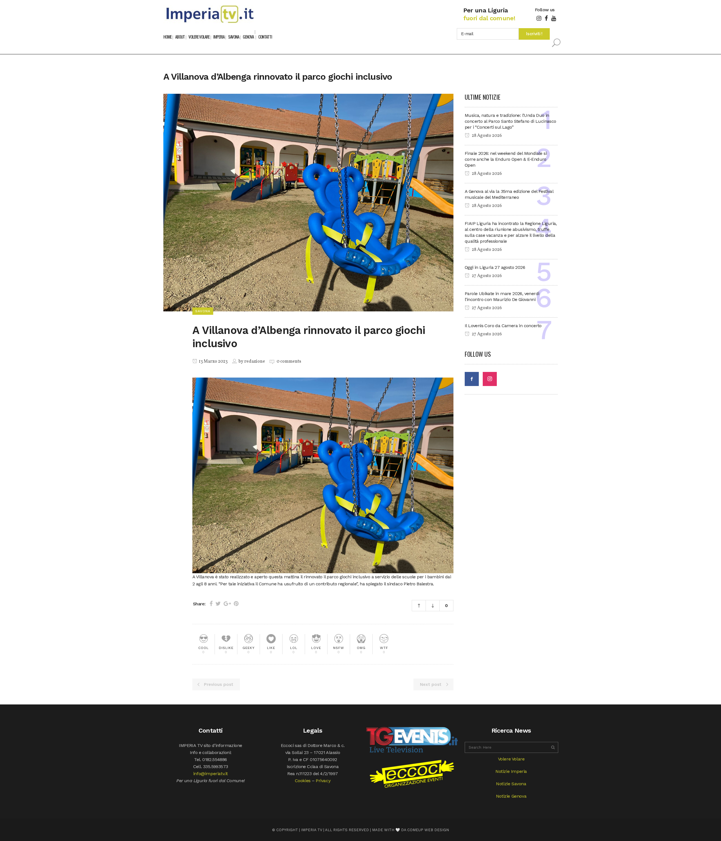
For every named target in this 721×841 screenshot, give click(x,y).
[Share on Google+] (227, 603)
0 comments (289, 361)
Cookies (303, 780)
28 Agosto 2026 (486, 136)
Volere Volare (511, 759)
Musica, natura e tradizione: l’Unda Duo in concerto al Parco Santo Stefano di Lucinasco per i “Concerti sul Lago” (510, 121)
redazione (254, 361)
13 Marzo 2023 (213, 361)
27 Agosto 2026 (486, 276)
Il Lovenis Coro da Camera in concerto (503, 325)
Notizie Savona (511, 783)
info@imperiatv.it (210, 773)
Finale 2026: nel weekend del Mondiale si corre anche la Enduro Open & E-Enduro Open (506, 159)
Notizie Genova (511, 796)
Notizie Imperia (511, 771)
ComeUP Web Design (428, 830)
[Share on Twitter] (218, 603)
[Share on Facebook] (211, 603)
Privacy (323, 780)
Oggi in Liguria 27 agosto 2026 (495, 267)
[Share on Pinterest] (236, 603)
